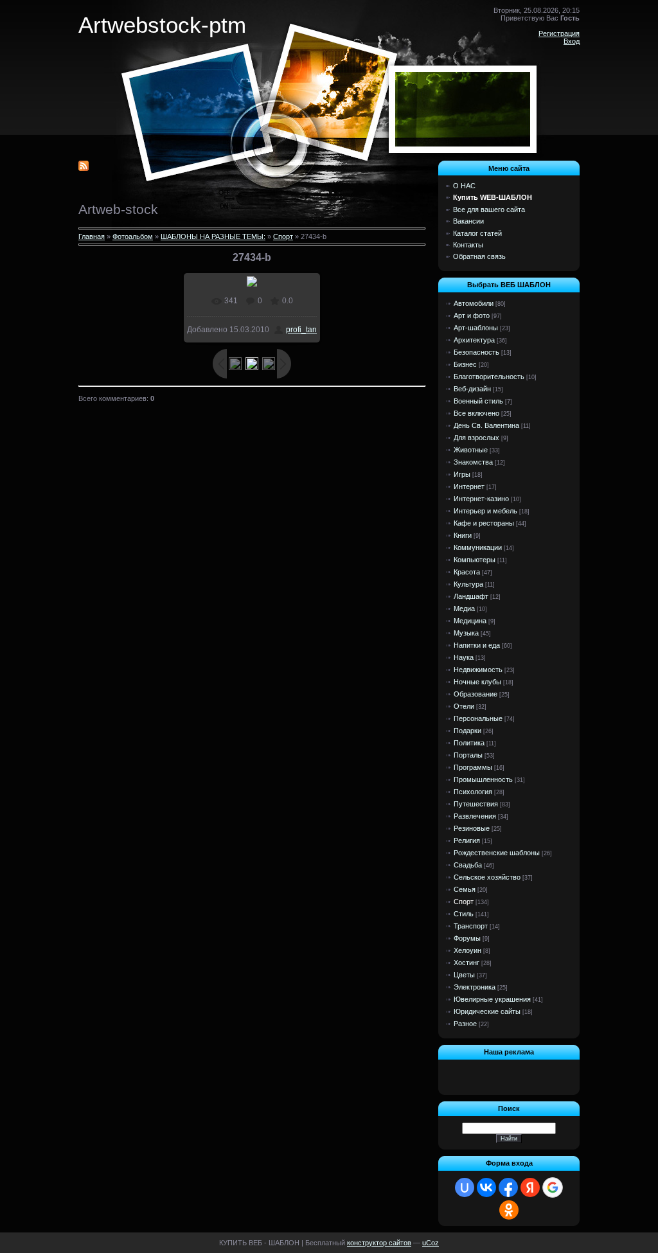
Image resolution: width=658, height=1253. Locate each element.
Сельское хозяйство (487, 877)
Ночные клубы (477, 682)
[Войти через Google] (552, 1187)
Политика (469, 743)
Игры (462, 474)
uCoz (430, 1243)
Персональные (478, 718)
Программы (473, 767)
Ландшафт (471, 596)
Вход (572, 41)
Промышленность (483, 779)
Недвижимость (478, 669)
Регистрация (559, 33)
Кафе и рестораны (484, 523)
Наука (464, 657)
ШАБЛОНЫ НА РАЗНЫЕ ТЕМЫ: (213, 236)
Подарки (467, 730)
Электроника (474, 987)
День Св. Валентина (486, 425)
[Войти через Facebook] (508, 1187)
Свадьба (468, 865)
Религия (467, 840)
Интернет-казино (481, 498)
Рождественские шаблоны (497, 853)
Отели (464, 706)
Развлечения (475, 816)
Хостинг (466, 962)
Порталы (468, 755)
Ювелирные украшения (492, 999)
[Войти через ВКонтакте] (486, 1187)
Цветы (464, 975)
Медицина (470, 621)
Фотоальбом (132, 236)
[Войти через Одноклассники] (509, 1210)
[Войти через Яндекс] (530, 1187)
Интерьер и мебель (485, 511)
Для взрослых (476, 437)
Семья (465, 889)
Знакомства (473, 462)
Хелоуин (467, 950)
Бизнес (465, 364)
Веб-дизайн (472, 389)
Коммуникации (478, 547)
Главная (91, 236)
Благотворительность (489, 376)
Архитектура (474, 340)
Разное (465, 1023)
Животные (471, 450)
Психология (473, 791)
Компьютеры (474, 560)
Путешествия (476, 804)
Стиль (464, 914)
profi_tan (301, 329)
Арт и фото (472, 315)
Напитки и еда (477, 645)
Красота (467, 572)
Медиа (464, 608)
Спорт (283, 236)
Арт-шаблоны (476, 328)
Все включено (476, 413)
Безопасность (476, 352)
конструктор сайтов (379, 1243)
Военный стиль (478, 401)
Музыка (466, 633)
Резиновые (472, 828)
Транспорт (471, 926)
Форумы (467, 938)
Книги (463, 535)
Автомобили (474, 303)
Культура (468, 584)
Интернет (469, 486)
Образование (475, 694)
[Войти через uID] (464, 1187)
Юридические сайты (487, 1011)
